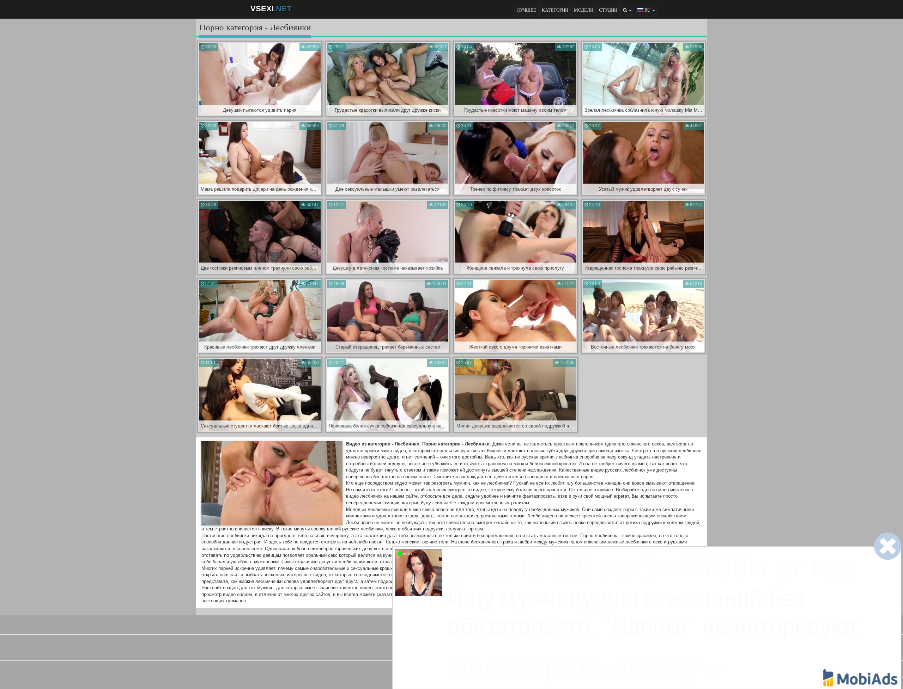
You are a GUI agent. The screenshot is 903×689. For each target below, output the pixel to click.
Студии (608, 10)
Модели (583, 10)
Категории (555, 10)
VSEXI (270, 8)
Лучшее (526, 10)
